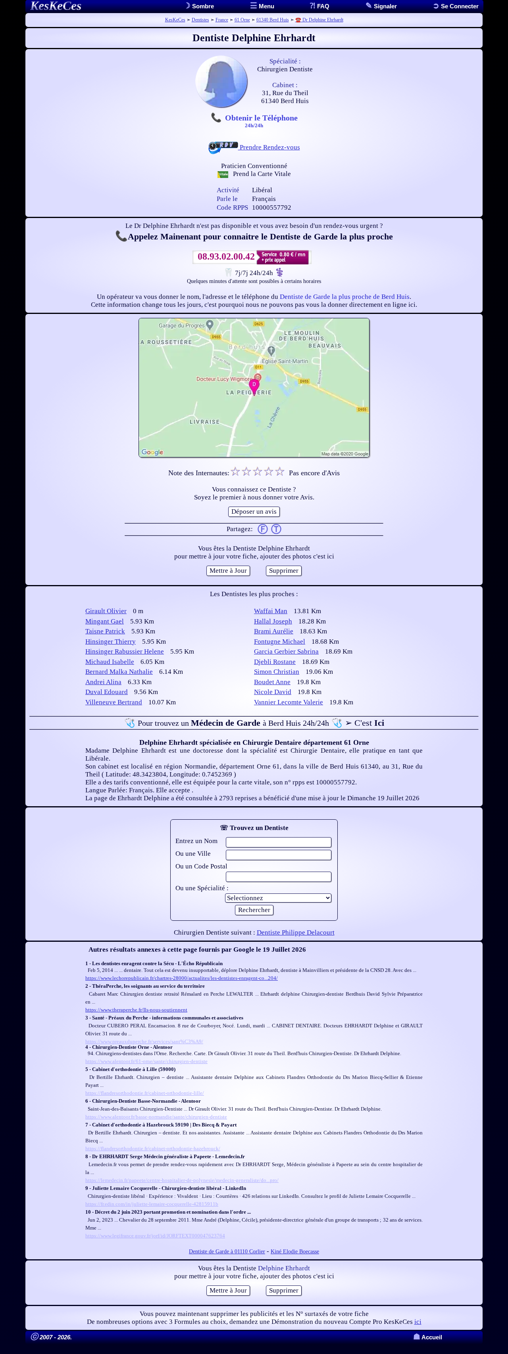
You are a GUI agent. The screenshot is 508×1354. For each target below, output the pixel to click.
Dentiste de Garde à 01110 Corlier (227, 1252)
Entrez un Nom (196, 841)
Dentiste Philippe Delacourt (296, 932)
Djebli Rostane (275, 662)
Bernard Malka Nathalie (119, 671)
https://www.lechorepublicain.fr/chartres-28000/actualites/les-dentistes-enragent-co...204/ (181, 978)
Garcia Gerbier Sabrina (286, 651)
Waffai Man (270, 611)
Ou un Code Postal (201, 866)
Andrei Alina (103, 682)
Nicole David (272, 692)
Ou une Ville (193, 853)
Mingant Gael (104, 621)
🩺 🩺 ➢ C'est (254, 723)
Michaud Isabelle (109, 662)
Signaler (384, 6)
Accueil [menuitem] (427, 1337)
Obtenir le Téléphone (261, 120)
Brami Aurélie (273, 631)
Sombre (202, 6)
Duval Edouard (106, 692)
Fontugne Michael (279, 641)
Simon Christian (276, 671)
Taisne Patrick (105, 631)
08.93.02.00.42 (226, 256)
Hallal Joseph (273, 621)
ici (417, 1321)
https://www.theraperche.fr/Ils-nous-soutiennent (136, 1010)
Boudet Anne (272, 682)
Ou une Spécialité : (202, 888)
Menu (265, 6)
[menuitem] (456, 6)
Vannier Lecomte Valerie (288, 702)
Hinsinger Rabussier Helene (124, 651)
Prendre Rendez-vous (269, 147)
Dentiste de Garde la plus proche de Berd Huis (345, 296)
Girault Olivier (106, 611)
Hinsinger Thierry (110, 641)
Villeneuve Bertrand (113, 702)
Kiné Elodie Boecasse (295, 1252)
